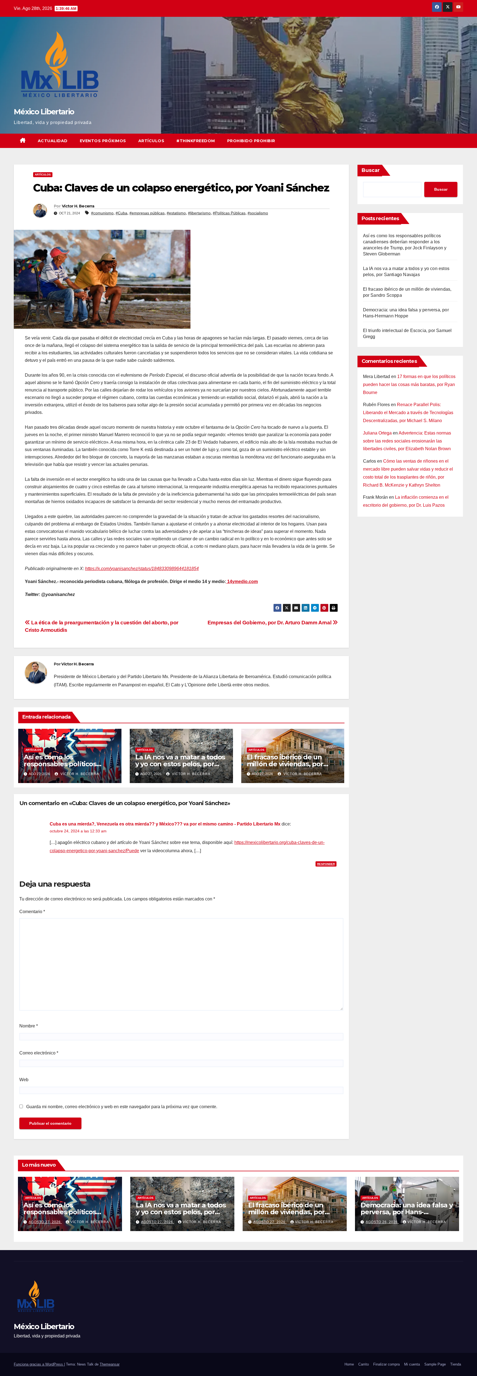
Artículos (151, 140)
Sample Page (435, 1364)
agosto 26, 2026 (382, 1222)
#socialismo (258, 213)
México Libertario (44, 111)
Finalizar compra (386, 1364)
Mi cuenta (412, 1364)
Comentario (32, 911)
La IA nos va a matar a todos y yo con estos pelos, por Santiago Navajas (180, 764)
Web (23, 1079)
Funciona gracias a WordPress (39, 1364)
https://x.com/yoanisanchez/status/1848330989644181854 (142, 568)
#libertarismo (199, 213)
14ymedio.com (242, 581)
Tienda (455, 1364)
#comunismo (102, 213)
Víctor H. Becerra (78, 206)
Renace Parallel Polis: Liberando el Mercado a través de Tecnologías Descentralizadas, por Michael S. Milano (408, 412)
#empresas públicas (147, 213)
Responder (326, 863)
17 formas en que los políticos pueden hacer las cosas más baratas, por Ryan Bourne (409, 384)
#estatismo (176, 213)
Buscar (371, 170)
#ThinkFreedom (195, 140)
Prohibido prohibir (251, 140)
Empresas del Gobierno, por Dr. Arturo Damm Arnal (270, 622)
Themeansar (110, 1364)
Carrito (363, 1364)
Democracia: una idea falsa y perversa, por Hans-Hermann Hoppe (406, 1212)
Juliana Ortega (377, 433)
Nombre (28, 1026)
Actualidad (53, 140)
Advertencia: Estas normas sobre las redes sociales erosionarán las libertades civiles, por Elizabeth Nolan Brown (407, 441)
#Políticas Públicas (229, 213)
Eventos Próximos (103, 140)
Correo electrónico (38, 1053)
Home (349, 1364)
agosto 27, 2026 (45, 1222)
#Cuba (121, 213)
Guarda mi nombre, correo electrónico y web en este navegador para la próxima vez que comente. (121, 1106)
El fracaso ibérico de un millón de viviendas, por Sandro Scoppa (285, 764)
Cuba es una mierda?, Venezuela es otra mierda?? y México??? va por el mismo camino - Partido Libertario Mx (165, 824)
